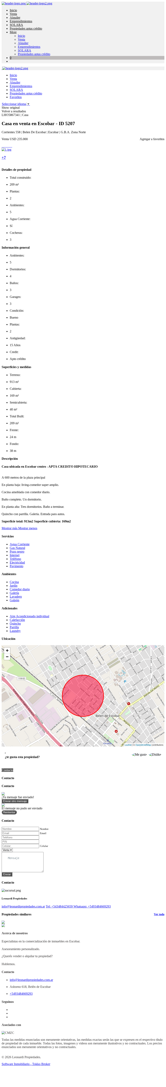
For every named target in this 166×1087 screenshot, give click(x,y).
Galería (14, 593)
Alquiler (15, 17)
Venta (13, 14)
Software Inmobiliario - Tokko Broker (26, 1064)
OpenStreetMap (143, 744)
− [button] (7, 656)
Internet (14, 555)
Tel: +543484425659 (59, 906)
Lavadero (16, 596)
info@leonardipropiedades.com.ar (23, 906)
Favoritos (16, 97)
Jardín (13, 585)
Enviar (7, 874)
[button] (19, 528)
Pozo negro (17, 551)
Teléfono (15, 559)
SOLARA (16, 25)
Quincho (15, 623)
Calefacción (17, 620)
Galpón (14, 600)
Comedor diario (20, 589)
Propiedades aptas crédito (26, 28)
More (13, 32)
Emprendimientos (21, 21)
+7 (4, 157)
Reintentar (9, 812)
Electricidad (17, 562)
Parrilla (14, 627)
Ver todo (159, 914)
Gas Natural (17, 548)
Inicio (13, 10)
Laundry (15, 631)
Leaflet (128, 744)
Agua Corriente (20, 544)
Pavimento (16, 566)
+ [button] (7, 650)
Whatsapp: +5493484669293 (92, 906)
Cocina (14, 582)
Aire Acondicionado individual (29, 616)
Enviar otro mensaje (15, 801)
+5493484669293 (21, 993)
